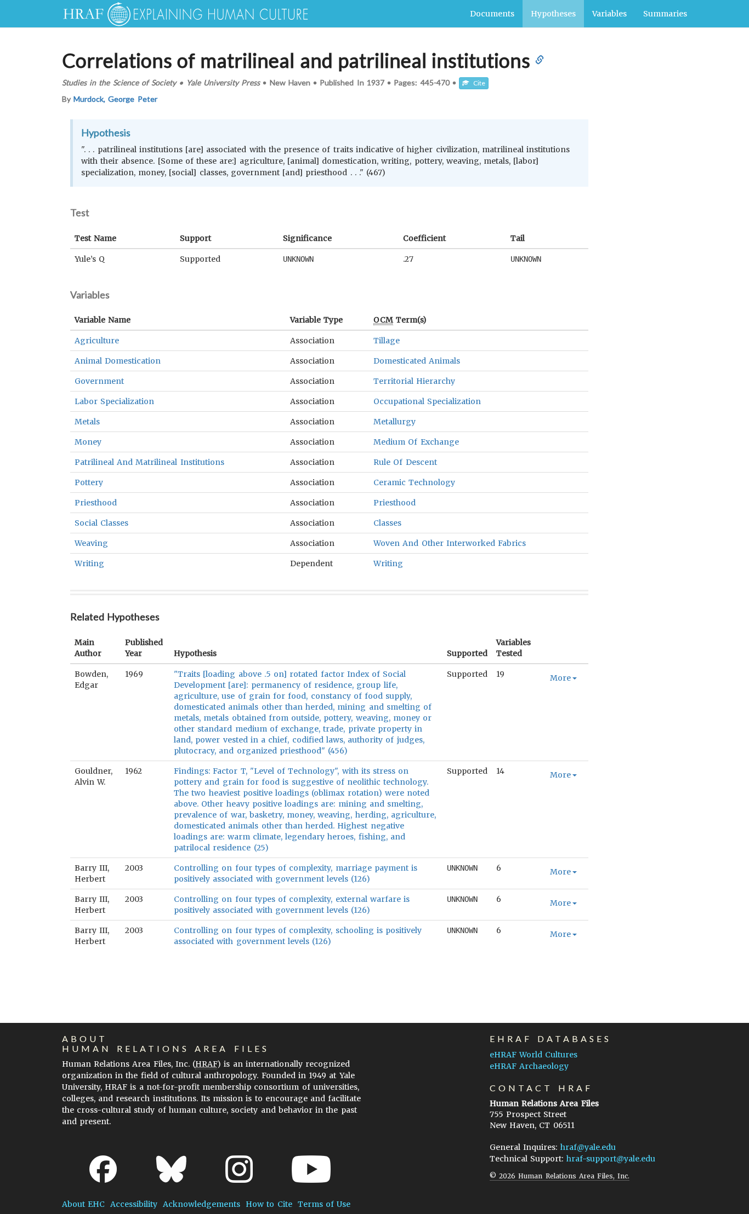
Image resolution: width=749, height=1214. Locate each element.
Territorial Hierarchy (414, 381)
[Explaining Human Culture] (181, 13)
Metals (87, 422)
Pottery (89, 482)
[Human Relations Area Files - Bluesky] (171, 1169)
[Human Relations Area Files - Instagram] (239, 1169)
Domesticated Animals (416, 361)
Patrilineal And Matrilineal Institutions (149, 462)
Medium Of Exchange (415, 442)
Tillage (386, 341)
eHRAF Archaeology (529, 1066)
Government (99, 381)
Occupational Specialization (427, 401)
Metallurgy (394, 422)
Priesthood (96, 503)
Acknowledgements (201, 1204)
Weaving (91, 543)
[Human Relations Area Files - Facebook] (103, 1169)
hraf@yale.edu (588, 1147)
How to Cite (269, 1204)
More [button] (560, 678)
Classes (387, 523)
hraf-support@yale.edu (610, 1159)
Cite (477, 83)
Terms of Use (324, 1204)
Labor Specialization (114, 401)
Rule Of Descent (404, 462)
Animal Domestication (118, 361)
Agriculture (97, 341)
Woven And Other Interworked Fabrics (449, 543)
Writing (89, 563)
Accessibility (133, 1204)
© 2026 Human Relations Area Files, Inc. (559, 1176)
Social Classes (101, 523)
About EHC (83, 1204)
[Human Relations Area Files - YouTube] (311, 1169)
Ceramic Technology (414, 482)
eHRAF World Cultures (533, 1055)
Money (88, 442)
